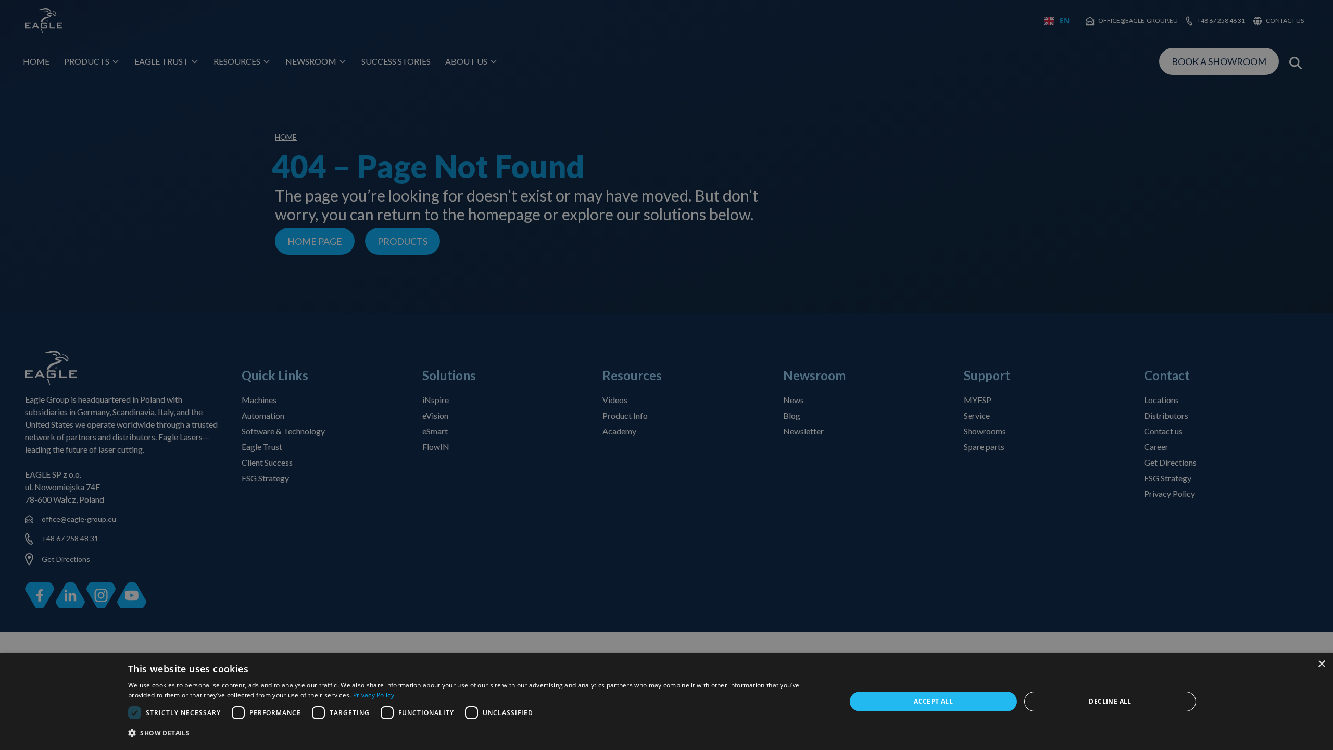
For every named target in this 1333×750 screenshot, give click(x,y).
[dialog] (666, 701)
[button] (476, 733)
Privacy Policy (373, 695)
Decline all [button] (1110, 701)
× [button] (1321, 664)
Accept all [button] (933, 701)
